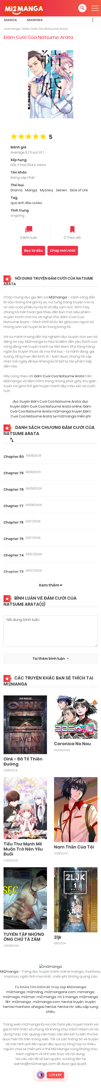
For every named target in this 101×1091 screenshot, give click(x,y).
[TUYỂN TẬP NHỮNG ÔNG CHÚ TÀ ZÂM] (25, 898)
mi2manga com (46, 1001)
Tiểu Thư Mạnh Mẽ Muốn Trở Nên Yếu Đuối (23, 849)
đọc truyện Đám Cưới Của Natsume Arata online (49, 404)
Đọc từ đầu (33, 250)
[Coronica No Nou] (75, 716)
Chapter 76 (13, 522)
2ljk (57, 937)
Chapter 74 (14, 555)
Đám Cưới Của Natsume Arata (45, 29)
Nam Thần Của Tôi (74, 847)
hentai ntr (66, 1006)
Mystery (46, 190)
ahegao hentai (43, 1006)
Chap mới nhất (63, 250)
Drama (16, 190)
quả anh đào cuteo (26, 202)
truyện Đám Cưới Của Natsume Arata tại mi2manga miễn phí (51, 414)
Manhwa (35, 20)
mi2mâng (35, 992)
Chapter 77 (13, 506)
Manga (10, 20)
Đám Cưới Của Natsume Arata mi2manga (50, 409)
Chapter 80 (14, 456)
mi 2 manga (68, 997)
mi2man (28, 997)
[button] (82, 8)
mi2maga (11, 997)
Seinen (61, 190)
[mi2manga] (23, 8)
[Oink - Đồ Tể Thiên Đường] (25, 724)
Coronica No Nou (72, 744)
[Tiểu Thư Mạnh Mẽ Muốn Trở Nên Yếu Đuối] (25, 808)
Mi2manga (58, 297)
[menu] (95, 8)
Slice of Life (79, 190)
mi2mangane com (60, 992)
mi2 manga (46, 997)
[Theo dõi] (72, 230)
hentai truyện (73, 1001)
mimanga (85, 992)
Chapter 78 (14, 489)
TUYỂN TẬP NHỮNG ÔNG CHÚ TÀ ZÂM (24, 936)
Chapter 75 (13, 538)
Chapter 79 (13, 473)
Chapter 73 (13, 571)
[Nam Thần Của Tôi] (75, 809)
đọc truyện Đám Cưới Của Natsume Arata (47, 401)
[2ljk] (75, 899)
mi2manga (12, 29)
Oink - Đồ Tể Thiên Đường (23, 761)
